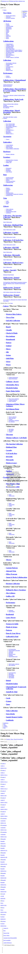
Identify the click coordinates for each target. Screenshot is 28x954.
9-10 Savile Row (9, 66)
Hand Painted (11, 274)
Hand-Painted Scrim (13, 656)
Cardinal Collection (18, 95)
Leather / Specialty (10, 270)
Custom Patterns (9, 145)
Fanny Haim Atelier (10, 48)
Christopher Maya (10, 46)
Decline (13, 486)
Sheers (7, 32)
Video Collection (9, 209)
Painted (8, 188)
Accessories (7, 136)
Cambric (15, 117)
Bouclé (7, 23)
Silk (7, 33)
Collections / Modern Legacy (13, 262)
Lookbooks (8, 212)
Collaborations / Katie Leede (13, 99)
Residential (8, 170)
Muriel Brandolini (10, 54)
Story (4, 724)
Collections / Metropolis (11, 255)
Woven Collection (7, 104)
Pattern (7, 29)
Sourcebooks (9, 210)
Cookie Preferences (7, 942)
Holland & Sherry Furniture (12, 160)
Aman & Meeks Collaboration (12, 148)
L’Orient (5, 105)
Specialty (8, 169)
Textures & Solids (10, 177)
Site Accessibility (7, 940)
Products (5, 118)
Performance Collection (8, 106)
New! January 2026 (10, 125)
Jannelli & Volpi (9, 195)
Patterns (7, 180)
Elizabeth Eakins (9, 47)
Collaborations (8, 41)
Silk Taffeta (5, 117)
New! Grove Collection (8, 95)
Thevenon (8, 56)
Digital (7, 191)
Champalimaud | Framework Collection (14, 194)
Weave (7, 38)
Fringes (7, 202)
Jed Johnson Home (10, 52)
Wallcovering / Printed (11, 295)
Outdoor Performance (8, 84)
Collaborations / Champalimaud (14, 80)
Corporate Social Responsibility (10, 937)
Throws (7, 139)
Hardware (6, 151)
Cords (7, 201)
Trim (5, 198)
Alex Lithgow (9, 161)
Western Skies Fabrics (10, 15)
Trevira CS (8, 77)
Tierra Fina (8, 16)
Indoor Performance (7, 86)
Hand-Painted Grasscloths (16, 282)
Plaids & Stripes (9, 178)
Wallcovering (8, 185)
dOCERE (8, 67)
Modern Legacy (9, 70)
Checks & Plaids (9, 26)
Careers (24, 14)
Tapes (7, 203)
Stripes (7, 34)
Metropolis (8, 69)
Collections (7, 60)
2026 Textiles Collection (8, 292)
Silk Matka (10, 117)
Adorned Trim (9, 146)
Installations (24, 11)
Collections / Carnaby (10, 232)
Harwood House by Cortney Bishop (14, 50)
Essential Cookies (11, 484)
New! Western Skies (10, 123)
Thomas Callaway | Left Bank (12, 57)
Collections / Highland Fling (13, 225)
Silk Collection (17, 292)
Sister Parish (24, 299)
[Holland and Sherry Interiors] (17, 1)
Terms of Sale (6, 933)
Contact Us (5, 928)
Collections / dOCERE (11, 247)
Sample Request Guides (11, 211)
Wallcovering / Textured (11, 287)
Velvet (7, 37)
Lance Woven (9, 171)
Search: (2, 741)
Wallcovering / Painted (11, 277)
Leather (6, 165)
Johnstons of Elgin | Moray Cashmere (14, 51)
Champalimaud (9, 44)
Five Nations (18, 299)
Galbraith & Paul (9, 182)
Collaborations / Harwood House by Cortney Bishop (14, 90)
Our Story (25, 13)
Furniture (6, 157)
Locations (25, 15)
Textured (8, 189)
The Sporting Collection (11, 63)
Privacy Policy (6, 935)
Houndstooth (9, 28)
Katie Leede (9, 53)
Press (24, 17)
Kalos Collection (12, 401)
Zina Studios (6, 301)
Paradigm (17, 283)
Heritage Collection (10, 154)
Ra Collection (6, 107)
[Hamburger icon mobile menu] (5, 1)
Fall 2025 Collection (10, 18)
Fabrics (4, 10)
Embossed (5, 274)
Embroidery (7, 142)
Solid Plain (8, 36)
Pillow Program (9, 147)
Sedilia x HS (8, 162)
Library (6, 206)
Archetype (24, 282)
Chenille (8, 25)
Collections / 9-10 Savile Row (13, 240)
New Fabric (7, 13)
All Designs (7, 21)
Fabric (4, 222)
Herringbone (8, 27)
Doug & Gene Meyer (10, 181)
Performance (7, 73)
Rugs (5, 175)
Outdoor (8, 76)
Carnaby (8, 65)
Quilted (7, 31)
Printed (8, 190)
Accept (9, 486)
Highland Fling (9, 64)
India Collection (14, 104)
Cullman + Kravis (10, 45)
